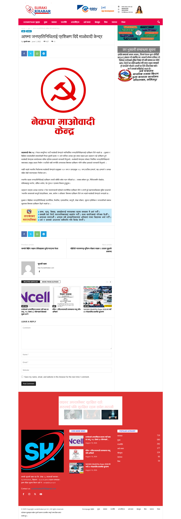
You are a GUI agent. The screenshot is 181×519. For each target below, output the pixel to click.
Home (23, 28)
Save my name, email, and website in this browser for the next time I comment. (57, 377)
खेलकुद (97, 22)
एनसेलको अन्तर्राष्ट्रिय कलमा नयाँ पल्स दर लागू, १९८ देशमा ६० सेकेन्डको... (98, 438)
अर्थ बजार (87, 22)
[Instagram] (30, 494)
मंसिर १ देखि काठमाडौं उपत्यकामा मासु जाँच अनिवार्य (66, 310)
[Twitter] (31, 53)
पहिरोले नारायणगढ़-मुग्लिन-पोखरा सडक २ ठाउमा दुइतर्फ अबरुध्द (91, 250)
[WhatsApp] (37, 53)
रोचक (123, 22)
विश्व (105, 22)
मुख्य (45, 22)
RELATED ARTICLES (31, 282)
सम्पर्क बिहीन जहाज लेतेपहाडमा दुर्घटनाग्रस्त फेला (39, 248)
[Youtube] (41, 494)
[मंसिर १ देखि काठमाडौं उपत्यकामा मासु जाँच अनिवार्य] (66, 296)
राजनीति (64, 22)
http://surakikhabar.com (46, 268)
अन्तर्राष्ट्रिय (75, 22)
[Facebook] (24, 53)
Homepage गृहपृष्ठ (31, 22)
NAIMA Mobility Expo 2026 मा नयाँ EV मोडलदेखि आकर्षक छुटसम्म (97, 310)
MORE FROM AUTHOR (50, 282)
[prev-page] (107, 281)
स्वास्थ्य (114, 22)
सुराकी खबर (27, 41)
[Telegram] (44, 53)
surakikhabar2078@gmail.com (43, 489)
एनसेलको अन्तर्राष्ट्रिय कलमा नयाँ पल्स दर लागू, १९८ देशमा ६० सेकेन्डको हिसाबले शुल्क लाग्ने (35, 311)
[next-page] (110, 281)
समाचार (54, 22)
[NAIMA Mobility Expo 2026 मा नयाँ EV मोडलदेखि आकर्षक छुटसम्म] (98, 296)
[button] (158, 22)
